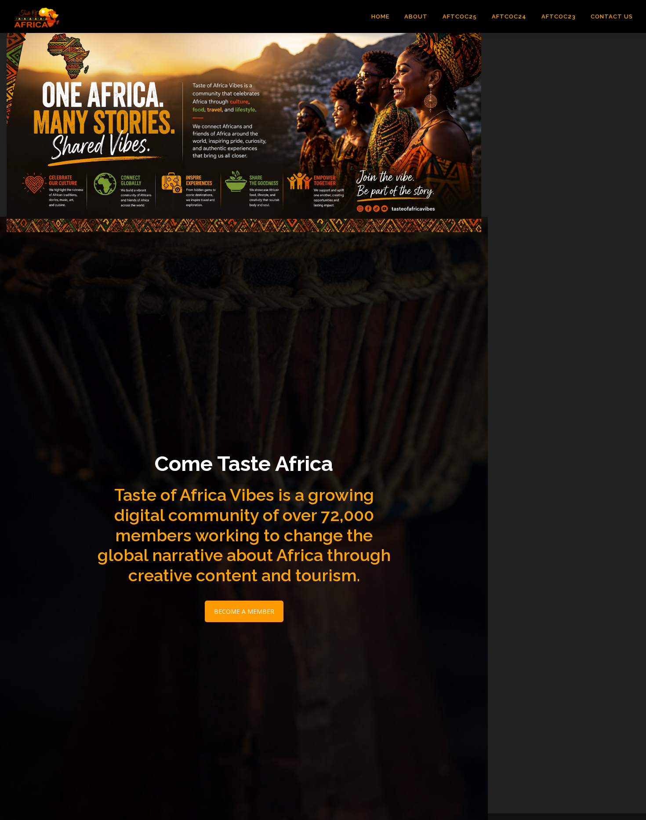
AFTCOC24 (509, 16)
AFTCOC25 (460, 16)
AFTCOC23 (558, 16)
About (416, 16)
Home (380, 16)
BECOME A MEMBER (244, 611)
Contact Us (612, 16)
